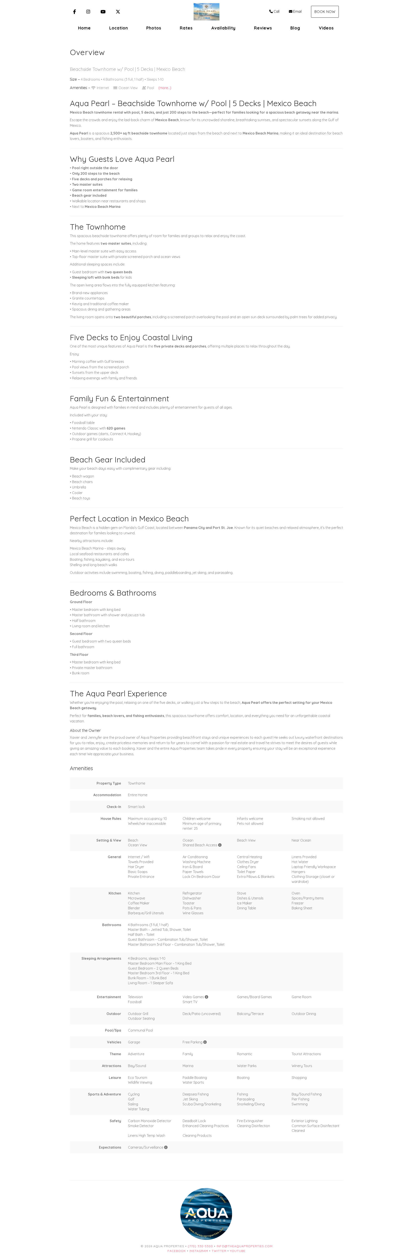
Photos (153, 28)
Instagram (199, 1251)
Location (118, 28)
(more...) (164, 88)
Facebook (177, 1251)
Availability (223, 28)
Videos (326, 28)
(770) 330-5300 (200, 1246)
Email (297, 11)
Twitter (219, 1251)
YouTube (237, 1251)
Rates (186, 28)
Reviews (263, 28)
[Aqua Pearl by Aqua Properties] (206, 11)
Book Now (324, 11)
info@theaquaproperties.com (245, 1246)
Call (276, 11)
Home (84, 28)
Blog (295, 28)
